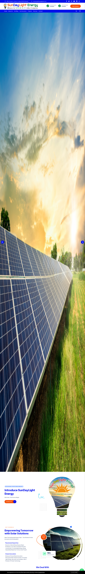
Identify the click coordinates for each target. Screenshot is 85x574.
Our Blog (16, 11)
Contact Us (9, 501)
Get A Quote (75, 6)
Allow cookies (74, 572)
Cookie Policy (41, 572)
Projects (30, 11)
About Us (10, 11)
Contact (41, 11)
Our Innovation (23, 11)
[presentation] (2, 242)
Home (5, 11)
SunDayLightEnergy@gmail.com (39, 1)
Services (35, 11)
